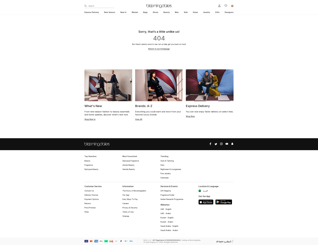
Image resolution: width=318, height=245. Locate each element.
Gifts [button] (217, 12)
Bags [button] (145, 12)
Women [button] (135, 12)
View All (138, 119)
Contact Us (89, 191)
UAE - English (165, 209)
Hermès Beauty (128, 169)
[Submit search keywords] (85, 6)
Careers (125, 203)
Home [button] (195, 12)
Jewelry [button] (206, 12)
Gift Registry (165, 191)
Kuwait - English (167, 218)
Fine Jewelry (165, 173)
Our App (125, 195)
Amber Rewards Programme (171, 199)
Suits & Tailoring (167, 161)
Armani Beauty (128, 165)
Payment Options (91, 199)
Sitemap (125, 216)
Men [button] (177, 12)
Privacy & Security (130, 208)
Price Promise (90, 208)
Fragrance (88, 165)
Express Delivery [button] (91, 12)
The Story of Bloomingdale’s (134, 191)
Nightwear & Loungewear (170, 169)
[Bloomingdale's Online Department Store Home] (159, 5)
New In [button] (123, 12)
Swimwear (164, 178)
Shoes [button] (155, 12)
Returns (87, 203)
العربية (205, 191)
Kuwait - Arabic (166, 222)
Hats (162, 165)
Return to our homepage (159, 49)
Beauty (87, 161)
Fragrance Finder (167, 195)
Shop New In (90, 119)
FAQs (86, 212)
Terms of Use (128, 212)
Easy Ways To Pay (130, 199)
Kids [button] (186, 12)
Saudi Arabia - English (169, 226)
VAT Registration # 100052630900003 (166, 240)
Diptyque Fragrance (130, 161)
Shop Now (190, 116)
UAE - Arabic (165, 213)
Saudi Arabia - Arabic (169, 230)
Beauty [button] (166, 12)
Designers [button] (229, 12)
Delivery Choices (91, 195)
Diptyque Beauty (91, 169)
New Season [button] (109, 12)
